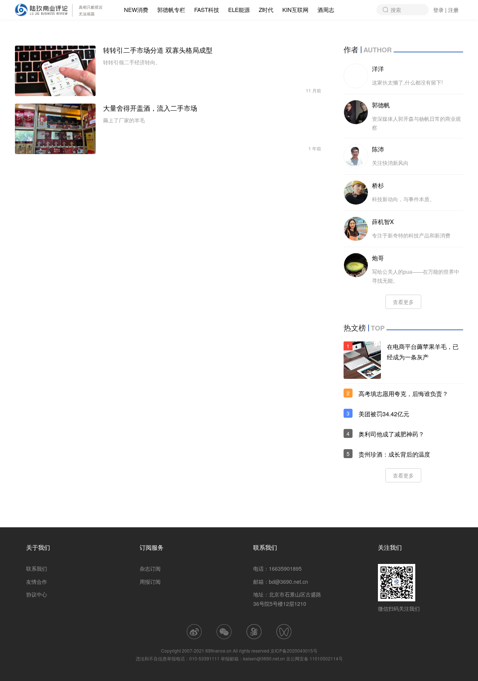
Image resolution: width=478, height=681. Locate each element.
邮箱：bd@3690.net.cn (280, 581)
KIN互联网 (295, 9)
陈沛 (378, 149)
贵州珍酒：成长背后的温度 (394, 454)
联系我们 (36, 568)
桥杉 (378, 185)
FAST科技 (206, 9)
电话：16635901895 (277, 568)
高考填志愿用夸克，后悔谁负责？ (403, 393)
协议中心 (36, 594)
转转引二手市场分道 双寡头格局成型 (157, 50)
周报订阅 (150, 581)
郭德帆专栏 (171, 9)
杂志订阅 (150, 568)
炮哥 (378, 258)
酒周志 (325, 9)
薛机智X (383, 221)
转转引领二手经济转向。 (132, 62)
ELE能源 (239, 9)
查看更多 (403, 302)
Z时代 (266, 9)
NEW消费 (136, 9)
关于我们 (38, 547)
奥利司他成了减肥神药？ (391, 434)
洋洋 (378, 68)
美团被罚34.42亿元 (383, 413)
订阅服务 (152, 547)
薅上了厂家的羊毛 (124, 120)
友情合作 (36, 581)
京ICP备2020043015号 (293, 650)
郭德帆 (381, 105)
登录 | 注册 (446, 9)
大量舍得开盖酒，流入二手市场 (150, 108)
